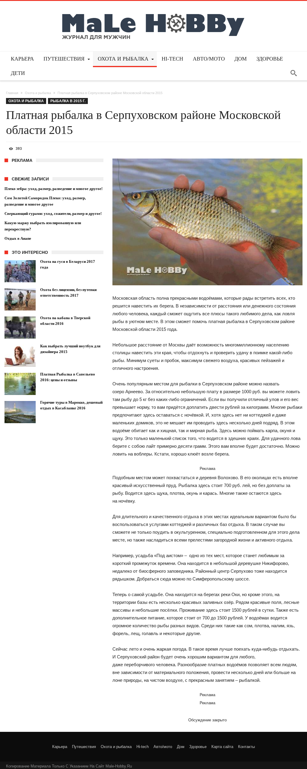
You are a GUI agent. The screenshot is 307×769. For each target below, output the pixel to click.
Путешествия (84, 746)
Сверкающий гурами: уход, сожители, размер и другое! (53, 213)
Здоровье (198, 746)
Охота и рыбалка (38, 93)
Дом (180, 746)
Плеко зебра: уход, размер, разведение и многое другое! (53, 188)
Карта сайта (222, 746)
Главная (12, 93)
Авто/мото (163, 746)
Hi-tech (142, 746)
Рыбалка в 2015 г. (67, 101)
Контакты (246, 746)
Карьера (59, 746)
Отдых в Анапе (17, 238)
